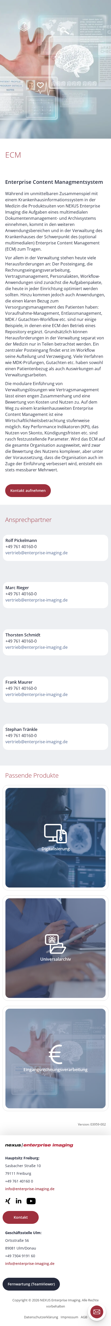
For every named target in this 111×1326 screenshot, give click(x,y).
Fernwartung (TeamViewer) (31, 1284)
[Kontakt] (96, 1311)
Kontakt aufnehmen (28, 490)
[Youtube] (31, 1202)
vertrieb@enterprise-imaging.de (36, 553)
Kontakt (21, 1217)
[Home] (53, 1146)
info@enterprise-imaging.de (29, 1188)
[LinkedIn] (18, 1202)
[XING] (8, 1202)
